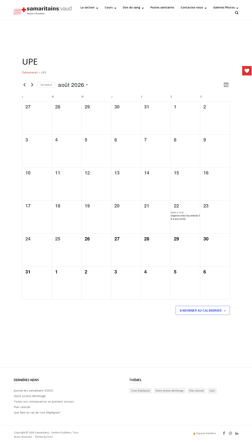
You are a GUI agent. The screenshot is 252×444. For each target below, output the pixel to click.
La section (87, 7)
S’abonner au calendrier (201, 310)
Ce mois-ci (46, 84)
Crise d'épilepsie (140, 390)
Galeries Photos (224, 7)
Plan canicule (22, 407)
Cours (109, 7)
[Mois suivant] (32, 84)
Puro (50, 436)
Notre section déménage (30, 396)
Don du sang (131, 7)
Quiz (212, 390)
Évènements (30, 72)
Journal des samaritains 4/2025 (33, 390)
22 (176, 205)
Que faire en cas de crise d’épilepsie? (37, 412)
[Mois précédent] (24, 84)
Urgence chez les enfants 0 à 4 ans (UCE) (185, 217)
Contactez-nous (192, 7)
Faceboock (223, 433)
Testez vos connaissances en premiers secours (44, 401)
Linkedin (236, 433)
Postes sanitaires (162, 7)
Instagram (230, 433)
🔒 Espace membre (204, 433)
